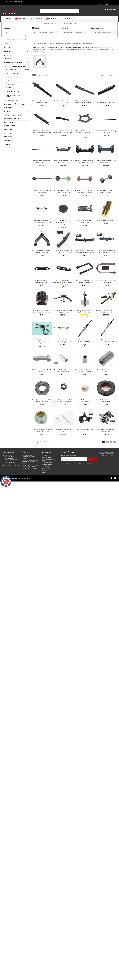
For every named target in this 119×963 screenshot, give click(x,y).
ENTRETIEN (7, 55)
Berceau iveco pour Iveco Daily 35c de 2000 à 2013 (63, 161)
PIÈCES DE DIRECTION (12, 84)
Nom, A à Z (111, 75)
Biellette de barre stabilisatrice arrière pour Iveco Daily (84, 191)
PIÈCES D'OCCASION (10, 126)
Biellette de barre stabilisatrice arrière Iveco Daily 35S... (63, 191)
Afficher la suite (38, 51)
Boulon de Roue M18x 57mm (106, 220)
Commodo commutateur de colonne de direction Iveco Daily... (42, 342)
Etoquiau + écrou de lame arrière (63, 430)
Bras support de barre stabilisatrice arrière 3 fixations (63, 281)
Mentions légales (46, 457)
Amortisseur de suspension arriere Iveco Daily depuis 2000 (106, 102)
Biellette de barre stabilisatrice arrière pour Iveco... (106, 191)
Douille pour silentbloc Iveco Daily (106, 371)
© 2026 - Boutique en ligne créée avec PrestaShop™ (17, 478)
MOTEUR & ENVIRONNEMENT (13, 115)
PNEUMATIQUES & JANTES (12, 119)
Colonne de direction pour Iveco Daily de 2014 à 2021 (106, 311)
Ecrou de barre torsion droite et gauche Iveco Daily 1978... (63, 401)
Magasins (44, 472)
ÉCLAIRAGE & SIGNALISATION (13, 62)
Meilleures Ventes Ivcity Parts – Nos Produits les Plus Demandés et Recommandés (30, 466)
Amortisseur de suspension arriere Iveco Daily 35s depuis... (85, 102)
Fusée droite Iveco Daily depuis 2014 (85, 430)
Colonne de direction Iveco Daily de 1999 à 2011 (84, 311)
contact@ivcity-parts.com (12, 465)
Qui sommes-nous (47, 462)
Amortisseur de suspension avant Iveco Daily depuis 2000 (42, 131)
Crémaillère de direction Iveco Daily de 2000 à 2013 (84, 341)
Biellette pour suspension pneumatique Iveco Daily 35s (42, 221)
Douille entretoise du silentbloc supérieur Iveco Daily (85, 371)
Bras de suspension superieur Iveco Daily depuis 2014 (41, 251)
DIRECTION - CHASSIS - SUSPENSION (15, 66)
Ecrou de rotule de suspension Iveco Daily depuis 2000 (42, 430)
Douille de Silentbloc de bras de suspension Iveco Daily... (63, 371)
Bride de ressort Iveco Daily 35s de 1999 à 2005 (106, 281)
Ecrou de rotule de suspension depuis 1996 (106, 401)
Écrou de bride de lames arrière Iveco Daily (85, 401)
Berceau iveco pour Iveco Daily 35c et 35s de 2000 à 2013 (84, 161)
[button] (60, 24)
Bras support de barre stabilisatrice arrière (42, 281)
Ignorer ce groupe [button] (24, 35)
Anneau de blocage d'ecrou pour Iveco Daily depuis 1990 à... (85, 132)
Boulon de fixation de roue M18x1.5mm (84, 221)
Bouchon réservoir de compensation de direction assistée (63, 222)
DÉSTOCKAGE (8, 129)
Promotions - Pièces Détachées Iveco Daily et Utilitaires (29, 456)
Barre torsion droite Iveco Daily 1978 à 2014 (106, 131)
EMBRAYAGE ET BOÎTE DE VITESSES (14, 104)
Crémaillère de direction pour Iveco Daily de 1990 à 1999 (106, 341)
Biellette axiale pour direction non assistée (42, 191)
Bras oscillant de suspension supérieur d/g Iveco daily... (106, 251)
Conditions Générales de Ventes (48, 459)
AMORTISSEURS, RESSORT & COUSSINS (13, 96)
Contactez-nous (46, 468)
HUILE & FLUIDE (8, 133)
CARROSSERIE (8, 59)
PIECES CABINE (8, 108)
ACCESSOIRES (8, 140)
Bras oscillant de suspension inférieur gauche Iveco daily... (84, 251)
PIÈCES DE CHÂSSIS (11, 100)
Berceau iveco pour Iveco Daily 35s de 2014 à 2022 (106, 161)
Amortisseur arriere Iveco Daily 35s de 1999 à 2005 (42, 102)
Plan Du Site (45, 470)
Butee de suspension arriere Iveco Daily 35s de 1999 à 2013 (41, 311)
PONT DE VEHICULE (10, 122)
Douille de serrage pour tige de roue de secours (42, 371)
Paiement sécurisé (47, 464)
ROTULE (8, 80)
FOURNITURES (8, 137)
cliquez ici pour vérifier (106, 455)
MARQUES (7, 48)
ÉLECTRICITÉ (7, 111)
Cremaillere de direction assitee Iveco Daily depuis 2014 (63, 341)
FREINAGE (7, 51)
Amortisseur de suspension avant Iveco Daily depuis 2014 (63, 131)
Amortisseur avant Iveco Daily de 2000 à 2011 (63, 102)
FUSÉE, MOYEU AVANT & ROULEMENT (17, 70)
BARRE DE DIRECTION (12, 91)
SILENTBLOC (9, 88)
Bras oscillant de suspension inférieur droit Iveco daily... (63, 251)
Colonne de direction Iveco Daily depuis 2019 (63, 311)
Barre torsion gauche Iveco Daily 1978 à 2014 (41, 161)
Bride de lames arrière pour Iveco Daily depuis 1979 (85, 281)
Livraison (44, 455)
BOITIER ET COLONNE (12, 77)
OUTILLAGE (7, 144)
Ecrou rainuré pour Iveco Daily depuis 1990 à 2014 (41, 401)
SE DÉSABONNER (46, 466)
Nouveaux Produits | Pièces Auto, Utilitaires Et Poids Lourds (30, 461)
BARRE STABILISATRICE (13, 73)
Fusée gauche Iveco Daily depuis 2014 (106, 430)
